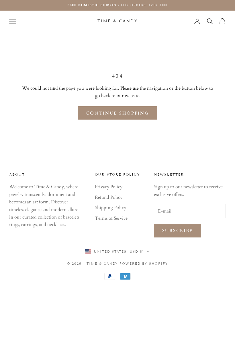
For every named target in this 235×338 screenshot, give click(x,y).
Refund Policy (108, 197)
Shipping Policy (110, 208)
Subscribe (177, 230)
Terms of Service (111, 218)
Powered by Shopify (144, 264)
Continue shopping (117, 113)
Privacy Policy (108, 187)
